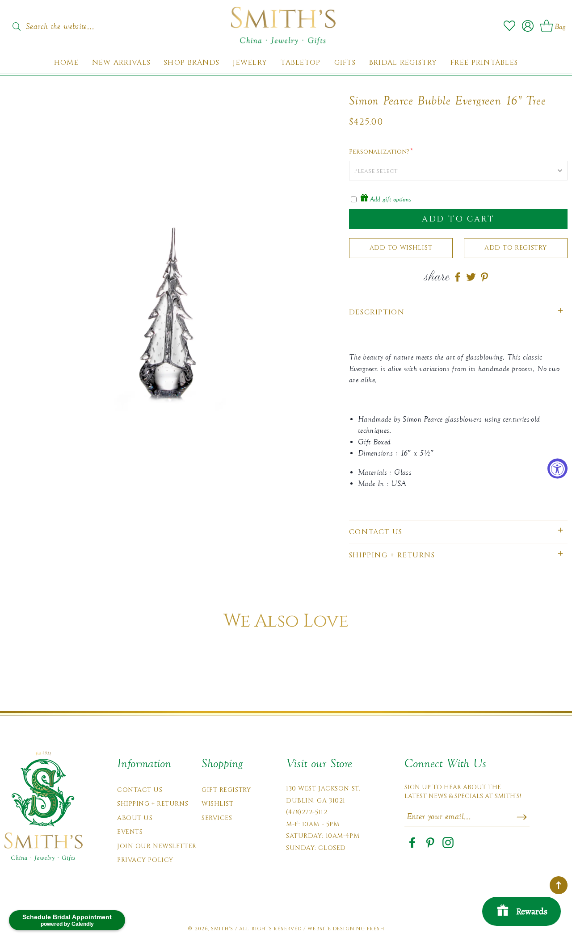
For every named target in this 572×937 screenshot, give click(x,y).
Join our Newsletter (157, 846)
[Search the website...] (16, 26)
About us (134, 818)
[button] (458, 312)
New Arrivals (121, 62)
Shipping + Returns (152, 803)
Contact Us (140, 790)
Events (130, 832)
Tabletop (300, 62)
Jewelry (250, 62)
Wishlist (217, 803)
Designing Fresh (358, 928)
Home (66, 62)
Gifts (345, 62)
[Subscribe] (522, 817)
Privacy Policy (145, 860)
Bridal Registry (403, 62)
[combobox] (69, 23)
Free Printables (484, 62)
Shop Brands (191, 62)
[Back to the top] (559, 885)
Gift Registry (226, 790)
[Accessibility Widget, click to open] (557, 469)
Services (217, 818)
